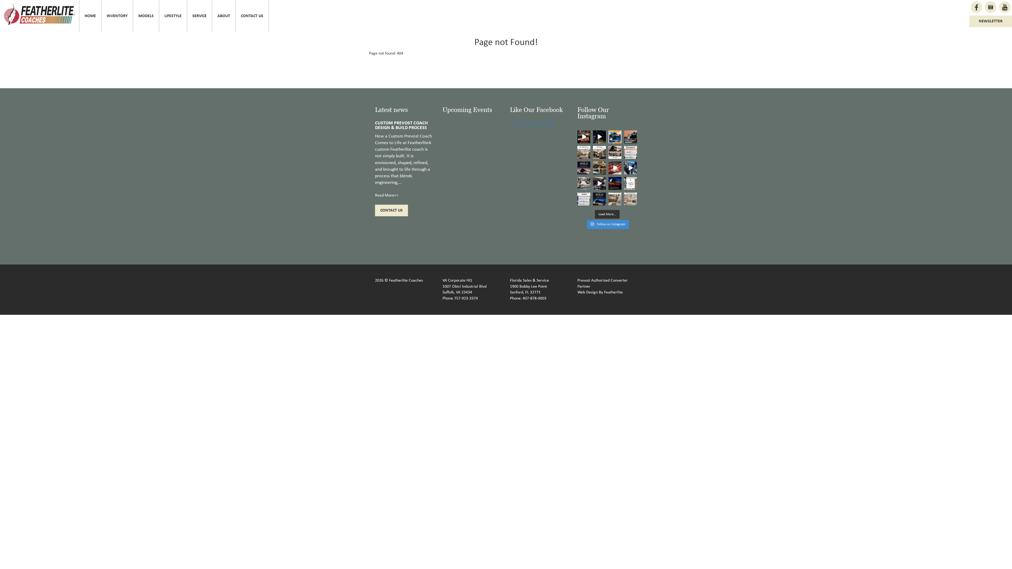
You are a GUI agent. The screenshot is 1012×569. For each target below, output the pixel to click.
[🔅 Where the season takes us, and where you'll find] (630, 152)
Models (146, 16)
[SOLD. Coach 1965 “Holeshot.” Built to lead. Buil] (599, 199)
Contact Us (252, 16)
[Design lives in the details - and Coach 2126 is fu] (630, 136)
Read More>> (386, 195)
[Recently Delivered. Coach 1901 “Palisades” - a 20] (583, 167)
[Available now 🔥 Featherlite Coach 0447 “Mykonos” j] (583, 183)
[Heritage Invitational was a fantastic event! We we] (630, 167)
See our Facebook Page (532, 124)
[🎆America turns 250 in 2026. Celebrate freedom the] (630, 183)
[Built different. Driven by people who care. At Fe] (615, 183)
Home (90, 16)
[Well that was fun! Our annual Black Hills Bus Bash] (583, 136)
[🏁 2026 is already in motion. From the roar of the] (583, 199)
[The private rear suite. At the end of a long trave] (583, 152)
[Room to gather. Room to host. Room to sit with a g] (599, 152)
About (223, 16)
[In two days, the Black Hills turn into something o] (615, 136)
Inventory (117, 16)
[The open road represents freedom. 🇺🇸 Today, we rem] (615, 167)
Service (199, 16)
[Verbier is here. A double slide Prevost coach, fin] (615, 152)
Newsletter (991, 21)
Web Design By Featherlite (600, 292)
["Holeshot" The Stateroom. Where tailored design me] (630, 199)
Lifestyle (173, 16)
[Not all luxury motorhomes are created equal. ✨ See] (599, 183)
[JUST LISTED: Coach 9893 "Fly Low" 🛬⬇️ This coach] (599, 167)
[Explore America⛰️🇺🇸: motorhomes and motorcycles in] (599, 136)
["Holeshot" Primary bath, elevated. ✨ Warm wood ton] (615, 199)
